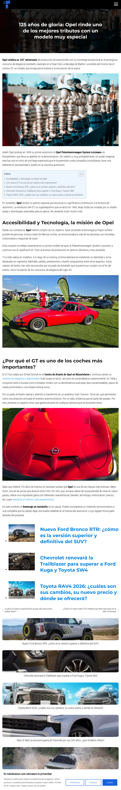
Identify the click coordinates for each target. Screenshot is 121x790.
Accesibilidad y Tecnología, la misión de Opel (26, 178)
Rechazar (93, 782)
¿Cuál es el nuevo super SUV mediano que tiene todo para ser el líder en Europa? (89, 610)
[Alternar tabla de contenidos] (79, 174)
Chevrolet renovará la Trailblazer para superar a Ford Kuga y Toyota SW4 (40, 190)
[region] (60, 780)
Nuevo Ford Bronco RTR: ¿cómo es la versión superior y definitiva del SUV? (40, 186)
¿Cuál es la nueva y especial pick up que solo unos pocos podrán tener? (28, 610)
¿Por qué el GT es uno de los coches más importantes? (31, 182)
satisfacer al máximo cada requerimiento (33, 499)
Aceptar (110, 782)
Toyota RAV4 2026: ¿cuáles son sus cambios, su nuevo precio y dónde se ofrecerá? (44, 194)
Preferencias (75, 782)
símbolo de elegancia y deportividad (20, 378)
